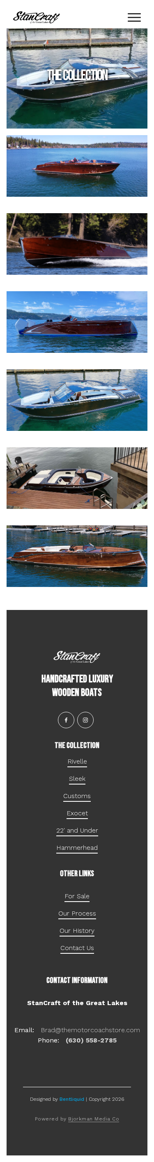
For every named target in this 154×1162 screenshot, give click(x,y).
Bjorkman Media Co (93, 1119)
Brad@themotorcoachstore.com (90, 1030)
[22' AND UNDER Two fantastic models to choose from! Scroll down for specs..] (77, 478)
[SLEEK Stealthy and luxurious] (77, 244)
